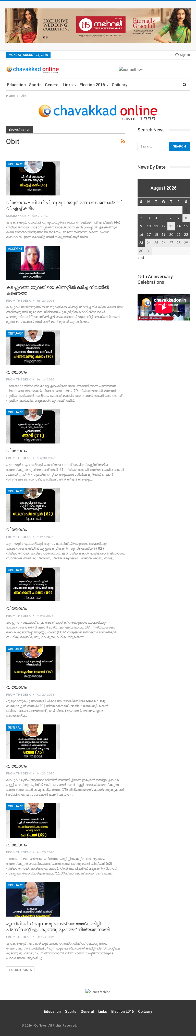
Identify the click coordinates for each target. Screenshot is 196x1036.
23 (141, 243)
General (52, 84)
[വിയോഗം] (33, 347)
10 (149, 226)
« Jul (141, 258)
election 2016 (92, 84)
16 (141, 234)
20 (171, 234)
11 (156, 226)
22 (186, 234)
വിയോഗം (16, 372)
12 (164, 226)
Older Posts (21, 970)
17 (149, 234)
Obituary (119, 84)
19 (164, 234)
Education (16, 84)
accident (15, 249)
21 (179, 234)
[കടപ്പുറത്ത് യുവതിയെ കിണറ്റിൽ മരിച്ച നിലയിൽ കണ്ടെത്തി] (33, 263)
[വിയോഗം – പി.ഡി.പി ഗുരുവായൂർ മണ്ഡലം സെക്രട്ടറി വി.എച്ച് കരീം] (33, 178)
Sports (35, 84)
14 (179, 226)
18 (156, 234)
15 (186, 226)
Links (68, 84)
